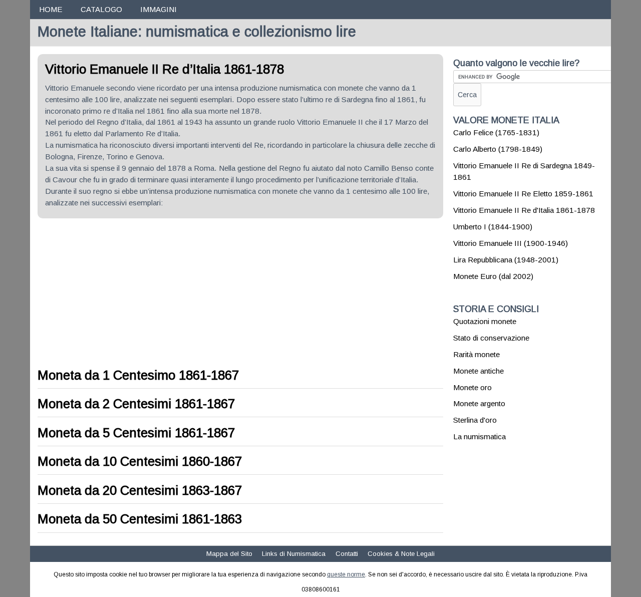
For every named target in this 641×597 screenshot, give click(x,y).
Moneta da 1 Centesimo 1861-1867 (138, 375)
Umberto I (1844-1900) (492, 226)
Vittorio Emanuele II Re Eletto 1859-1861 (523, 193)
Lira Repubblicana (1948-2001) (505, 259)
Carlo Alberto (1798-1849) (497, 149)
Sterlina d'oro (475, 420)
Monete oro (472, 387)
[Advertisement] (122, 293)
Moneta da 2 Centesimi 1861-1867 (136, 403)
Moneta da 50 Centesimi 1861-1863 (140, 518)
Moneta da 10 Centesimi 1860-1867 (140, 461)
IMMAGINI (158, 9)
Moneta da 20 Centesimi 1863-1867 (140, 490)
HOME (50, 9)
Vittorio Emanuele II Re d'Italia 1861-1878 (524, 210)
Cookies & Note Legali (401, 553)
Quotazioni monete (484, 321)
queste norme (346, 574)
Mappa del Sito (229, 553)
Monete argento (479, 403)
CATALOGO (101, 9)
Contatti (347, 553)
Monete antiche (478, 371)
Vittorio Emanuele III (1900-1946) (510, 243)
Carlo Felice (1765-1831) (496, 132)
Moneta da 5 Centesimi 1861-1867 (136, 432)
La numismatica (479, 436)
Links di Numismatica (294, 553)
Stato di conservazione (491, 338)
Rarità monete (476, 354)
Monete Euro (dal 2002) (493, 276)
